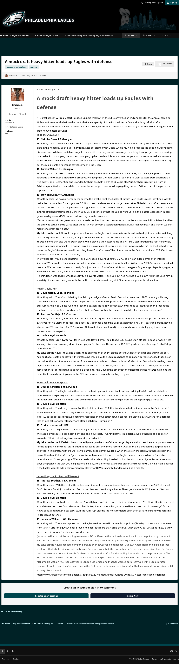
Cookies (16, 659)
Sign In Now (132, 596)
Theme (5, 659)
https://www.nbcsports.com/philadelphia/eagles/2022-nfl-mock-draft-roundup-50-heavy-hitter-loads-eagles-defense (101, 574)
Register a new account (46, 596)
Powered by (165, 659)
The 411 (45, 75)
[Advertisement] (89, 46)
